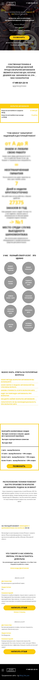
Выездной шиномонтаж (11, 3)
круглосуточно (16, 361)
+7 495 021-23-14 (31, 3)
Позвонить (19, 37)
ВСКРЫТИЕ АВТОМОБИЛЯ (19, 106)
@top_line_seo (24, 675)
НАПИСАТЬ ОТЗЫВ (19, 607)
